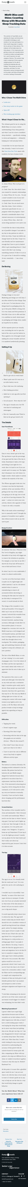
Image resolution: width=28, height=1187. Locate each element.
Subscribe (14, 1119)
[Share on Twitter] (12, 1100)
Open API (7, 110)
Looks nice (7, 102)
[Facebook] (24, 1176)
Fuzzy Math (17, 27)
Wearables (6, 1131)
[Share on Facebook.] (8, 1100)
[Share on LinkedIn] (16, 1100)
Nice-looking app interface (12, 114)
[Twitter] (21, 1176)
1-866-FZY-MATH (6, 1181)
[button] (25, 2)
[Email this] (19, 1100)
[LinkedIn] (19, 1176)
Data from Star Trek (11, 151)
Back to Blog (6, 10)
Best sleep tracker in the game (13, 106)
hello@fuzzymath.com (7, 1179)
